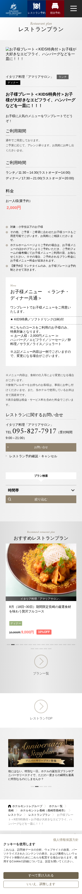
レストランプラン (39, 814)
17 (32, 648)
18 (36, 648)
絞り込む (41, 499)
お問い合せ (41, 447)
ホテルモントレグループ (27, 806)
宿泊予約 (55, 12)
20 (45, 648)
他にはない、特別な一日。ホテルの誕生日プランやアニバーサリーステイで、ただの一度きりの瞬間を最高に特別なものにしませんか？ (41, 775)
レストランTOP (41, 718)
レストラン (15, 814)
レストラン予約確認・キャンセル (33, 456)
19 (41, 648)
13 (60, 644)
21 (49, 648)
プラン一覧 (41, 673)
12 (56, 644)
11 (52, 644)
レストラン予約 (36, 12)
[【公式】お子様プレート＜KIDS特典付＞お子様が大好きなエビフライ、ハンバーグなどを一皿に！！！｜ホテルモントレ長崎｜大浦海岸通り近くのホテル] (13, 8)
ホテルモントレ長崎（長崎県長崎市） (43, 810)
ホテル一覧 (56, 806)
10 (47, 644)
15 (69, 644)
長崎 (11, 810)
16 (73, 644)
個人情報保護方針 (66, 840)
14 (65, 644)
